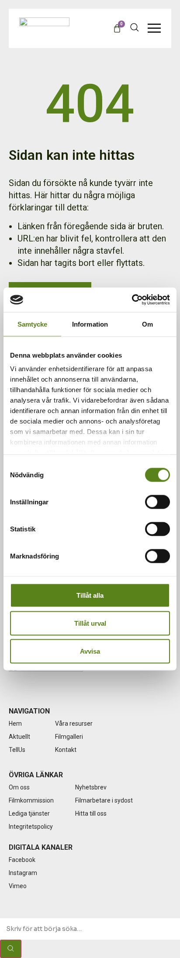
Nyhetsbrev (91, 787)
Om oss (19, 787)
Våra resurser (74, 723)
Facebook (22, 859)
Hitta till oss (91, 813)
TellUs (17, 749)
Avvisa (90, 651)
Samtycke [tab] (32, 323)
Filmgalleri (69, 736)
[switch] (157, 502)
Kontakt (65, 749)
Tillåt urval (90, 623)
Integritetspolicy (31, 826)
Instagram (23, 872)
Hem (15, 723)
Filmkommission (31, 800)
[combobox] (90, 929)
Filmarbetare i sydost (104, 800)
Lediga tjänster (29, 813)
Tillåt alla (90, 595)
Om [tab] (147, 323)
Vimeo (18, 885)
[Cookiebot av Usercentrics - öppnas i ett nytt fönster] (131, 300)
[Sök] (10, 949)
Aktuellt (19, 736)
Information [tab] (90, 323)
